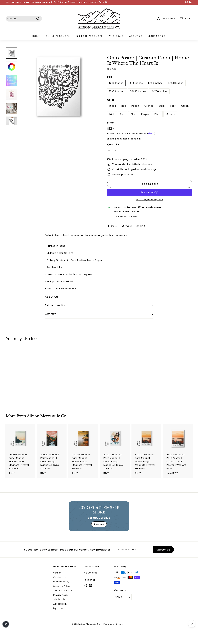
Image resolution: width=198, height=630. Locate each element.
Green (185, 106)
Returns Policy (61, 581)
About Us (135, 36)
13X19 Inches (155, 83)
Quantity (113, 144)
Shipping (111, 138)
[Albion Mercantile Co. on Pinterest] (90, 585)
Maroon (170, 114)
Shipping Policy (61, 586)
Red (123, 106)
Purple (145, 114)
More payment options (149, 199)
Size (109, 77)
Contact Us (157, 36)
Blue (133, 114)
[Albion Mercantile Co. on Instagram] (85, 585)
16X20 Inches (175, 83)
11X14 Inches (136, 83)
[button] (5, 624)
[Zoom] (58, 86)
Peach (135, 106)
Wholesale (116, 36)
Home (36, 36)
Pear (173, 106)
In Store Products (89, 36)
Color (110, 100)
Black (112, 106)
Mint (112, 114)
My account (60, 608)
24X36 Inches (159, 91)
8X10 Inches (116, 83)
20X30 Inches (138, 91)
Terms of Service (62, 590)
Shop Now (99, 524)
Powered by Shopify (113, 624)
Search (57, 572)
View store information (125, 216)
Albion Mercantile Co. (47, 416)
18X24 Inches (117, 91)
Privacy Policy (60, 594)
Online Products (58, 36)
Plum (157, 114)
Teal (122, 114)
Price (110, 122)
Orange (148, 106)
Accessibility (60, 603)
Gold (162, 106)
